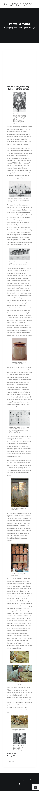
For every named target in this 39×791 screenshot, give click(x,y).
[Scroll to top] (35, 787)
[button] (34, 4)
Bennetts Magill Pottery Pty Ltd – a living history (18, 87)
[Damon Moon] (19, 4)
